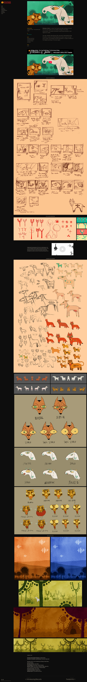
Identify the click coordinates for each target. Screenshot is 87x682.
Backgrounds (3, 9)
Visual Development (4, 10)
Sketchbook (3, 12)
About (2, 13)
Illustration (2, 11)
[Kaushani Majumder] (6, 5)
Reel (2, 7)
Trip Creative (29, 34)
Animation (2, 8)
